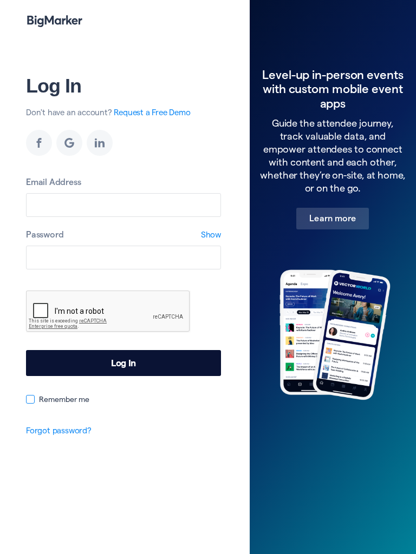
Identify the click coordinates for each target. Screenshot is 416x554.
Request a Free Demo (152, 112)
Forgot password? (59, 430)
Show (211, 234)
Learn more (332, 218)
